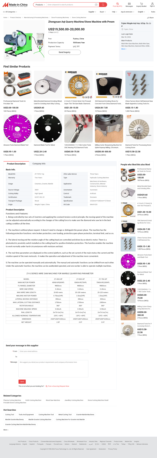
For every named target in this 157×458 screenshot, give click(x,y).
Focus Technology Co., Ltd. (63, 449)
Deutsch (74, 444)
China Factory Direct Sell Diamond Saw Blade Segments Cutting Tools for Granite (144, 239)
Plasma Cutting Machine (12, 400)
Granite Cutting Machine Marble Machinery (20, 424)
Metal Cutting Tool (65, 414)
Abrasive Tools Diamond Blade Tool (144, 256)
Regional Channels (105, 441)
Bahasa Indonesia (142, 444)
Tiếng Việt (131, 444)
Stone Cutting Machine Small (98, 400)
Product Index (118, 441)
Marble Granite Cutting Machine (40, 419)
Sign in (152, 6)
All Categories (10, 12)
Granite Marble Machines (85, 414)
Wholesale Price (82, 441)
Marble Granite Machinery (14, 419)
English (25, 444)
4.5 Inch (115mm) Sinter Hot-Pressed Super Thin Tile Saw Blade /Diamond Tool (144, 204)
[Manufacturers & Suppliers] (14, 4)
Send (22, 382)
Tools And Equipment (26, 414)
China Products (33, 441)
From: (14, 351)
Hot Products (22, 441)
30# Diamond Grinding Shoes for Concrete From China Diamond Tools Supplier (144, 221)
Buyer (102, 12)
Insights (136, 441)
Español (32, 444)
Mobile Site (128, 441)
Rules (153, 12)
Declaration (102, 449)
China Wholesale (69, 441)
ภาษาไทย (116, 444)
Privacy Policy (112, 449)
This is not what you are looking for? (31, 386)
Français (48, 444)
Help (113, 12)
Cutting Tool (9, 414)
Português (40, 444)
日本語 (104, 444)
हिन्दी (109, 444)
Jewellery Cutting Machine (73, 400)
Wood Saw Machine (53, 400)
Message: (13, 362)
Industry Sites (93, 441)
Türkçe (123, 444)
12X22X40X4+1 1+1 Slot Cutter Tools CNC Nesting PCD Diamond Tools (144, 290)
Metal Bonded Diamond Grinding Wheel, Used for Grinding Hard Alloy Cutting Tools (144, 187)
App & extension (126, 12)
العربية (91, 444)
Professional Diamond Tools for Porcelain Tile (144, 170)
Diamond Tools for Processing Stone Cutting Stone (144, 325)
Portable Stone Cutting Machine (14, 402)
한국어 (97, 444)
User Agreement (91, 449)
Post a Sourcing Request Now (57, 386)
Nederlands (82, 444)
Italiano (67, 444)
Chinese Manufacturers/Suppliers (51, 441)
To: (16, 357)
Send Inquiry (64, 52)
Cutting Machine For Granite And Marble (70, 419)
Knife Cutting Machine (33, 400)
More (123, 49)
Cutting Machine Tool (46, 414)
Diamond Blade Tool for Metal (144, 273)
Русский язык (58, 444)
